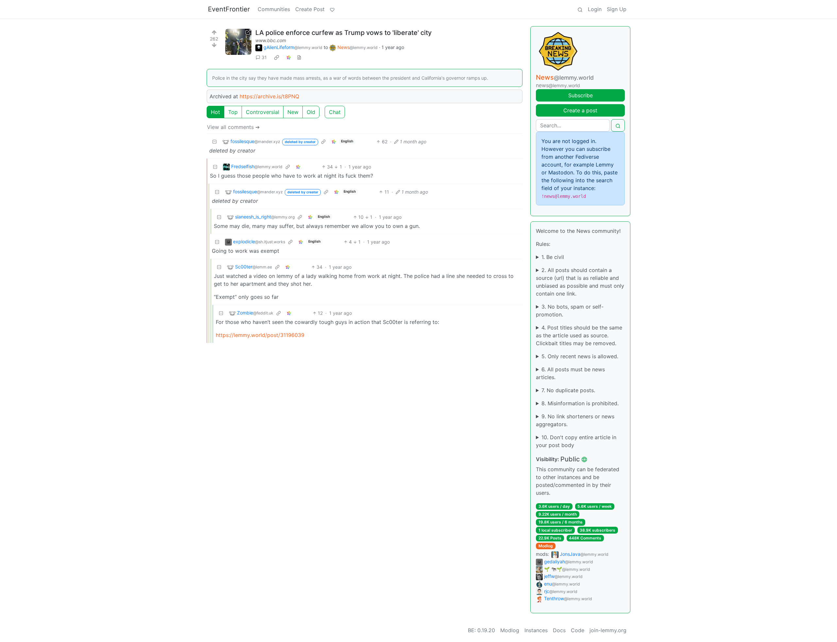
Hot (215, 112)
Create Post (310, 9)
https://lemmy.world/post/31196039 (260, 335)
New (293, 112)
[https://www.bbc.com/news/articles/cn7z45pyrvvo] (238, 42)
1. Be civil (552, 257)
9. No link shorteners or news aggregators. (575, 420)
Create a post (580, 110)
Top (233, 112)
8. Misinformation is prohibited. (580, 403)
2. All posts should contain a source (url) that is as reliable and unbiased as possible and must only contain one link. (580, 282)
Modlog (545, 545)
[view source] (299, 57)
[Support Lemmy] (332, 9)
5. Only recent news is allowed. (579, 356)
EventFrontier (229, 9)
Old (311, 112)
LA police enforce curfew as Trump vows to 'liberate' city (343, 33)
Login (595, 9)
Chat (335, 112)
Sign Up (616, 9)
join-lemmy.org (607, 630)
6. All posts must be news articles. (570, 373)
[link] (276, 57)
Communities (274, 9)
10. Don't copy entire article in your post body (576, 441)
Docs (559, 630)
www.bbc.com (270, 40)
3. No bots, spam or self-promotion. (570, 310)
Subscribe (580, 95)
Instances (536, 630)
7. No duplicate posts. (568, 390)
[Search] (580, 9)
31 (264, 57)
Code (577, 630)
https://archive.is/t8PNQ (269, 96)
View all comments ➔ (233, 127)
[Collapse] (214, 141)
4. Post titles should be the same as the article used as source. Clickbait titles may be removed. (579, 335)
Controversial (262, 112)
